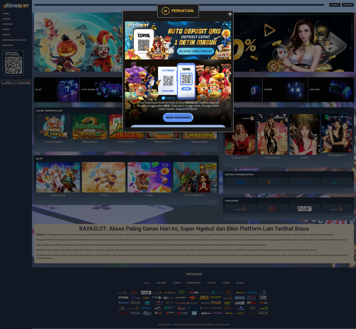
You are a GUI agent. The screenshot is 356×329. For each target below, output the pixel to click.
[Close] (230, 14)
